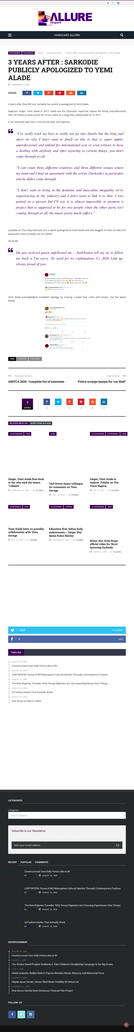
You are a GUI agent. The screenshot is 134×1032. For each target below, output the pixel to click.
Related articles (18, 423)
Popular (25, 862)
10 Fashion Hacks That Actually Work (45, 922)
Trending (69, 507)
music (53, 434)
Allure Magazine (16, 434)
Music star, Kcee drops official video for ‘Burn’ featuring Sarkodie (104, 544)
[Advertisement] (67, 597)
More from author (40, 423)
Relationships (28, 53)
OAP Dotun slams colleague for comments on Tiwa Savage (66, 487)
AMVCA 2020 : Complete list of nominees (36, 381)
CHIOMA (75, 495)
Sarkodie (22, 359)
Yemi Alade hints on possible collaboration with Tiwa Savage (26, 532)
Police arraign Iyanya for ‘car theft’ (102, 381)
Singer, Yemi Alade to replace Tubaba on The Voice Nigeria (104, 482)
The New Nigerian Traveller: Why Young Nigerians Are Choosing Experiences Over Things (72, 905)
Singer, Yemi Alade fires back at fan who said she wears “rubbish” (26, 482)
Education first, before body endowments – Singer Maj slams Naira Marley (66, 532)
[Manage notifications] (126, 1024)
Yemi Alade (35, 359)
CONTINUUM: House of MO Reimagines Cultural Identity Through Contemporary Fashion (53, 43)
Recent (12, 862)
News (28, 434)
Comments (41, 862)
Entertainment (14, 53)
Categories (13, 810)
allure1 (40, 490)
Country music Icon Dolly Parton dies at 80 (29, 40)
